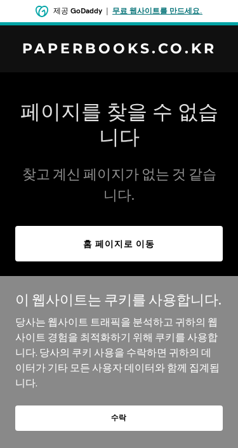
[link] (119, 49)
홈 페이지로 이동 (119, 243)
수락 (119, 417)
